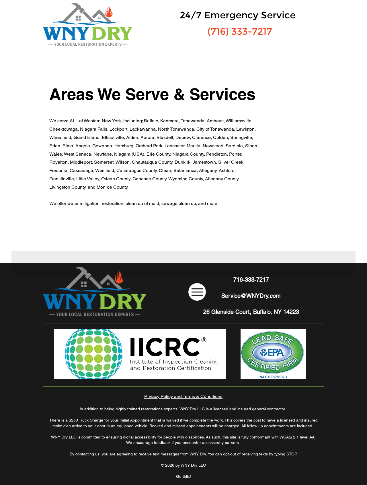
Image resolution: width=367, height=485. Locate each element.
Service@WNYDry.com (251, 295)
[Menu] (197, 292)
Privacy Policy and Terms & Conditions (183, 396)
